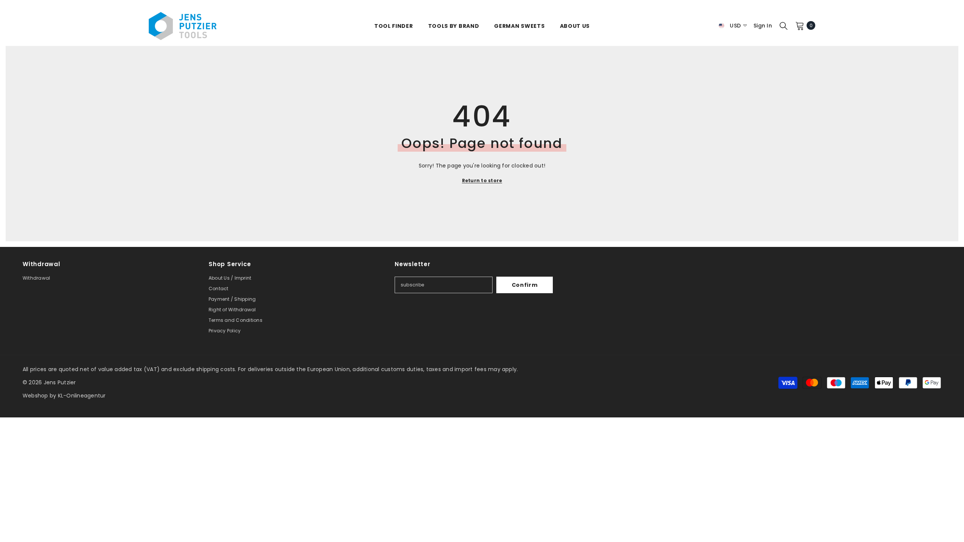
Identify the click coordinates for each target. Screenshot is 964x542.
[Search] (784, 25)
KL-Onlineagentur (82, 395)
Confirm (525, 285)
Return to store (482, 180)
